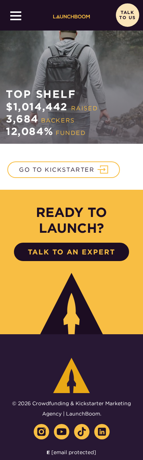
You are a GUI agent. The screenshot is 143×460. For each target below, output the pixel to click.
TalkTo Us (127, 15)
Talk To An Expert (71, 252)
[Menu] (15, 16)
